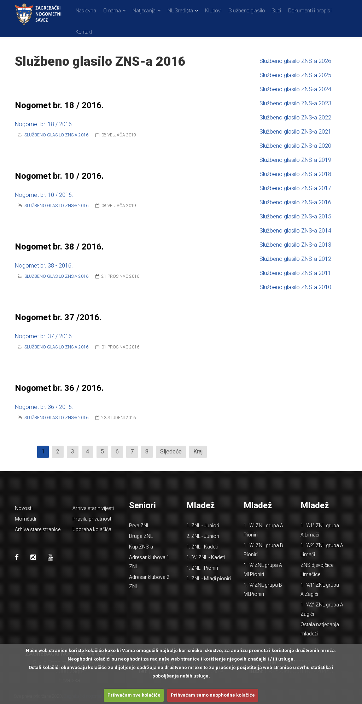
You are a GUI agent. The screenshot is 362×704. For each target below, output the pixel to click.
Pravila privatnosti (92, 519)
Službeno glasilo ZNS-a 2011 (295, 273)
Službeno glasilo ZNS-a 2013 (295, 244)
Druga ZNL (141, 536)
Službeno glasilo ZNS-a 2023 (295, 103)
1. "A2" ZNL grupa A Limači (321, 549)
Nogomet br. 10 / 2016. (59, 176)
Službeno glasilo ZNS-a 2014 (295, 230)
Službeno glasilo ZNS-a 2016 (56, 135)
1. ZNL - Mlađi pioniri (208, 578)
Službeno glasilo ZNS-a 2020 (295, 145)
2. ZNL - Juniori (202, 536)
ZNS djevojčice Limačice (316, 569)
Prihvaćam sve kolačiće (133, 695)
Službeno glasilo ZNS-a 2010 (295, 287)
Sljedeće (171, 451)
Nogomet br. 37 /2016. (58, 317)
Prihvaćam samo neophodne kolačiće (213, 695)
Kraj (198, 451)
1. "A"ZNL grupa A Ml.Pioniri (263, 569)
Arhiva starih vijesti (93, 508)
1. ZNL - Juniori (202, 525)
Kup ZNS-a (141, 547)
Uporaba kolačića (91, 529)
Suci (276, 10)
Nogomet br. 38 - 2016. (44, 265)
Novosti (24, 508)
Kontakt (84, 32)
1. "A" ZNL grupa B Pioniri (263, 549)
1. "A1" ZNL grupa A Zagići (319, 589)
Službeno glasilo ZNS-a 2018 (295, 174)
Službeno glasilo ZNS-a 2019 (295, 160)
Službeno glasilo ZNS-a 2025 (295, 75)
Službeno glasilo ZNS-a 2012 (295, 259)
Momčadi (25, 519)
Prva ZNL (139, 525)
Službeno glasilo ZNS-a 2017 (295, 188)
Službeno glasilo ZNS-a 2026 (295, 61)
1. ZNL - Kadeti (202, 547)
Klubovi (213, 10)
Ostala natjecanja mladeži (319, 629)
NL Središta (180, 10)
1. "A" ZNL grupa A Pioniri (263, 530)
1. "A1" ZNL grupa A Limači (319, 530)
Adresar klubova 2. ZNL (149, 581)
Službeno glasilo (247, 10)
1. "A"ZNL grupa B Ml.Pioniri (263, 589)
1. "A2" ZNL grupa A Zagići (321, 609)
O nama (112, 10)
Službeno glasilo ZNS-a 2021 (295, 131)
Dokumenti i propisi (310, 10)
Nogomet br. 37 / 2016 (43, 336)
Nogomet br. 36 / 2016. (59, 388)
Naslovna (86, 10)
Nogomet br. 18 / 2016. (59, 105)
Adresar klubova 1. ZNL (149, 562)
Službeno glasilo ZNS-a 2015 (295, 216)
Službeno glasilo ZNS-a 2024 (295, 89)
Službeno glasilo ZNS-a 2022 (295, 117)
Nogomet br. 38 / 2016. (59, 247)
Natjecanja (144, 10)
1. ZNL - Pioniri (202, 568)
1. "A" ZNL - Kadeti (205, 557)
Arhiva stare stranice (37, 529)
